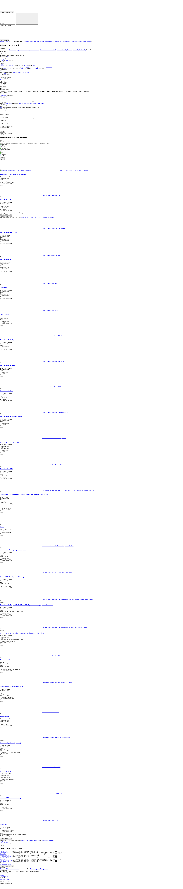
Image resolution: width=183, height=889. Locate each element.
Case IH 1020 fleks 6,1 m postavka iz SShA (14, 550)
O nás (1, 864)
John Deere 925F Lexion (8, 365)
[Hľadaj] (27, 19)
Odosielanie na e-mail (6, 216)
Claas (2, 527)
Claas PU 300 (3, 851)
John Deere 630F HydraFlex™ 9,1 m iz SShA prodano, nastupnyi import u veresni (26, 605)
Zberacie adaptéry (48, 41)
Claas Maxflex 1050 (6, 469)
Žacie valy (74, 41)
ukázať (2, 131)
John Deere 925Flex (6, 391)
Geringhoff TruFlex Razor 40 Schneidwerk (13, 174)
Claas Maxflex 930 (4, 855)
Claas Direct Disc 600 (5, 856)
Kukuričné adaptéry (28, 41)
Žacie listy (79, 41)
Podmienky (3, 869)
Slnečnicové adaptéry (38, 41)
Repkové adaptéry (66, 41)
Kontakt (9, 864)
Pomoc (5, 864)
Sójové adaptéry (87, 41)
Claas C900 (3, 854)
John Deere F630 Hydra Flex (9, 442)
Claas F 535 (4, 824)
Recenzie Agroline (35, 869)
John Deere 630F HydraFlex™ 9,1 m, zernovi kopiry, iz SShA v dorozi (22, 633)
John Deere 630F (5, 199)
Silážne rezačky (58, 41)
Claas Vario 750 (4, 852)
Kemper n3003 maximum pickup (10, 798)
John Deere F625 (4, 861)
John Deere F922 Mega (7, 340)
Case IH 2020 (4, 314)
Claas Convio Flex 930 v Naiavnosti (11, 686)
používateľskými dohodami (47, 217)
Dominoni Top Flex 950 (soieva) (10, 743)
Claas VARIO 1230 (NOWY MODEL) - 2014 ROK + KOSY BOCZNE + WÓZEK (24, 494)
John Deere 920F (5, 259)
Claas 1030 (3, 287)
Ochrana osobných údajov (12, 869)
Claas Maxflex (4, 716)
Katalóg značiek (44, 869)
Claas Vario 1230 (4, 857)
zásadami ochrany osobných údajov (30, 217)
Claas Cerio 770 (4, 859)
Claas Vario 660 (5, 660)
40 (5, 842)
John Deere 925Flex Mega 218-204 (11, 416)
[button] (91, 32)
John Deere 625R (5, 771)
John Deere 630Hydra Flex (8, 232)
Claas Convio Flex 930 (6, 860)
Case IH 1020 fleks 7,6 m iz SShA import (13, 577)
